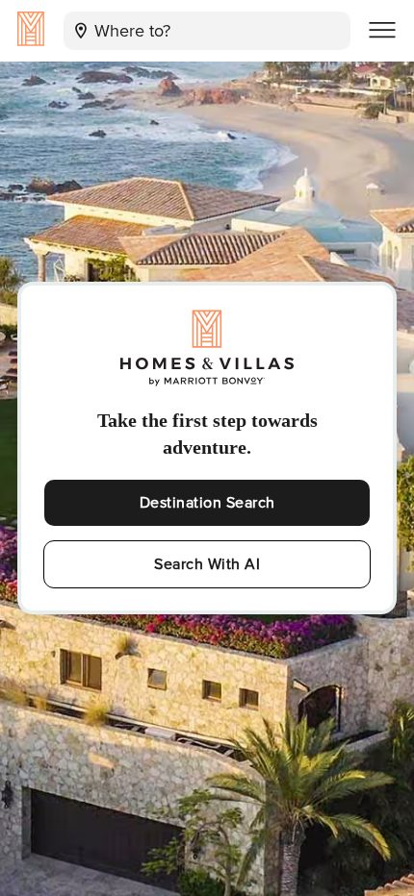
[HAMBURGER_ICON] (382, 30)
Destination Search (207, 502)
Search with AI (207, 564)
